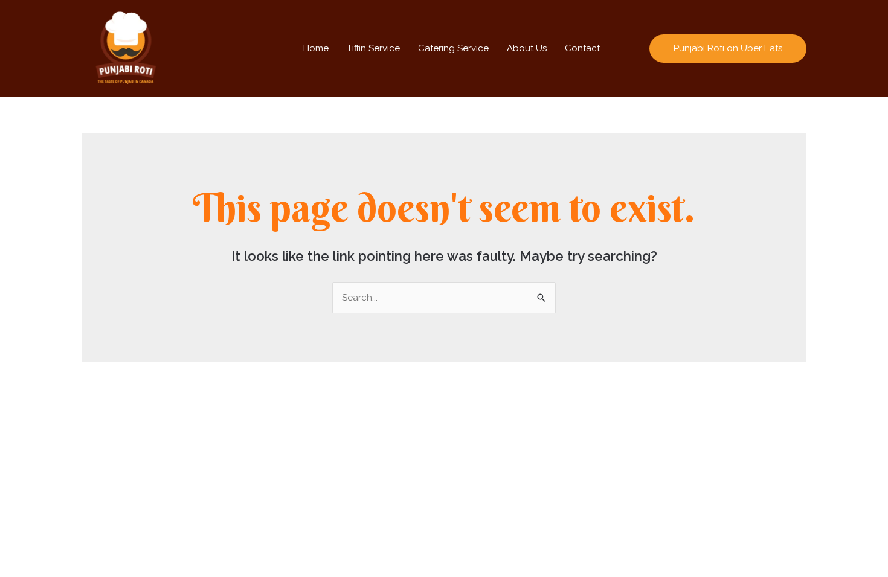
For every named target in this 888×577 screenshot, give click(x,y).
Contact (582, 48)
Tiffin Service (373, 48)
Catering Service (453, 48)
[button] (727, 48)
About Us (527, 48)
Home (316, 48)
